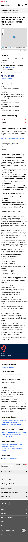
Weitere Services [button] (5, 496)
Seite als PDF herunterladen (9, 458)
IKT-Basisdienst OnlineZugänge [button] (10, 492)
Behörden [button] (3, 513)
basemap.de (10, 47)
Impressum (5, 475)
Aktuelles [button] (3, 521)
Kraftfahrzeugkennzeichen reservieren (10, 10)
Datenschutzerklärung (7, 480)
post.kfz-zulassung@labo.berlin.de (15, 72)
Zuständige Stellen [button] (6, 488)
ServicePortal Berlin (5, 9)
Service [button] (3, 509)
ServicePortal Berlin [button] (6, 471)
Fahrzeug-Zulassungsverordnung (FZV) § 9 (14, 420)
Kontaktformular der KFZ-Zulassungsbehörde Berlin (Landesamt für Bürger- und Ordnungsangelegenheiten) (14, 434)
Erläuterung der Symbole (6, 78)
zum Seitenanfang (20, 464)
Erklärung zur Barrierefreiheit (9, 484)
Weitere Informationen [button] (7, 530)
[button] (14, 37)
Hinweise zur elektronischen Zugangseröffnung (13, 138)
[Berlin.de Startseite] (4, 1)
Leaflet (2, 47)
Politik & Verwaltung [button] (6, 517)
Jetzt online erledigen (8, 367)
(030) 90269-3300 (9, 67)
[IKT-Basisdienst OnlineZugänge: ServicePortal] (7, 466)
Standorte (13, 9)
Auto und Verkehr (21, 9)
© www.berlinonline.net (7, 48)
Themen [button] (3, 526)
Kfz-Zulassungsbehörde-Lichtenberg (10, 12)
